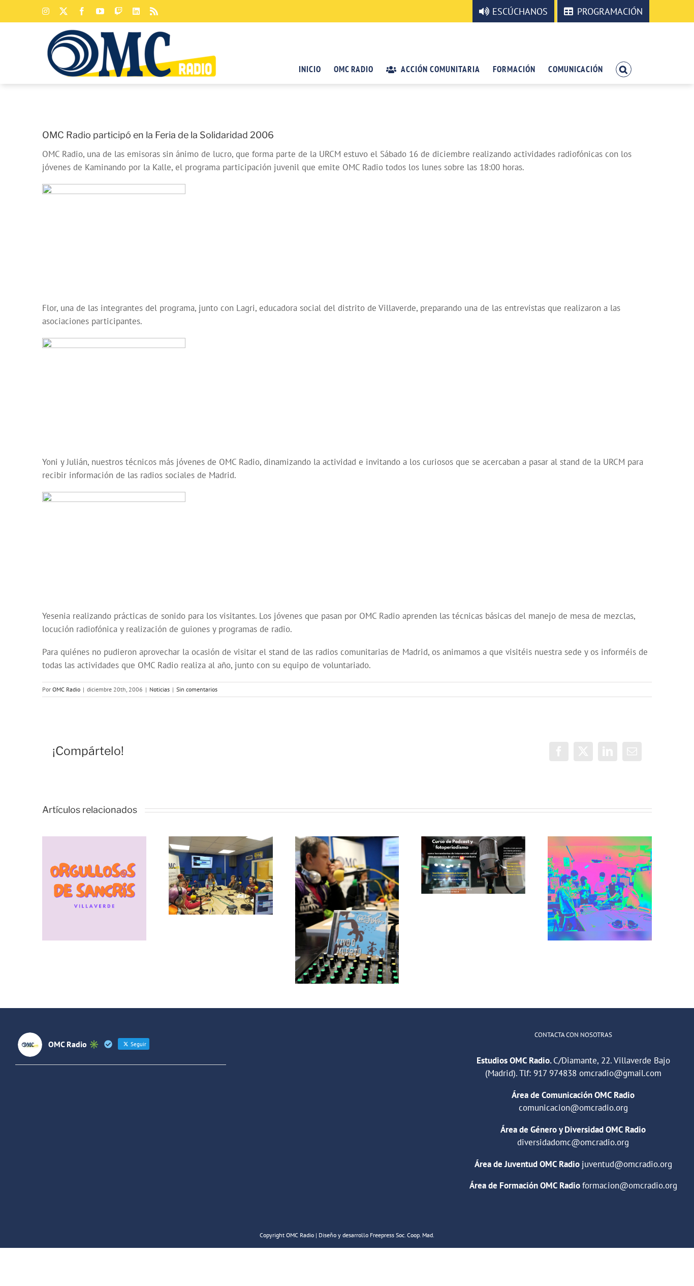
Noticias (159, 689)
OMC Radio (66, 689)
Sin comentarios (196, 689)
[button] (624, 68)
